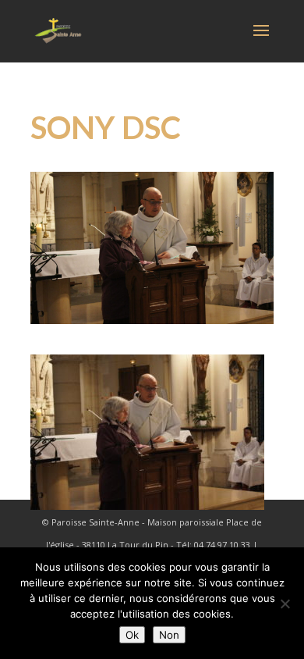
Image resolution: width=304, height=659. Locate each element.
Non (169, 635)
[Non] (284, 603)
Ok (132, 635)
